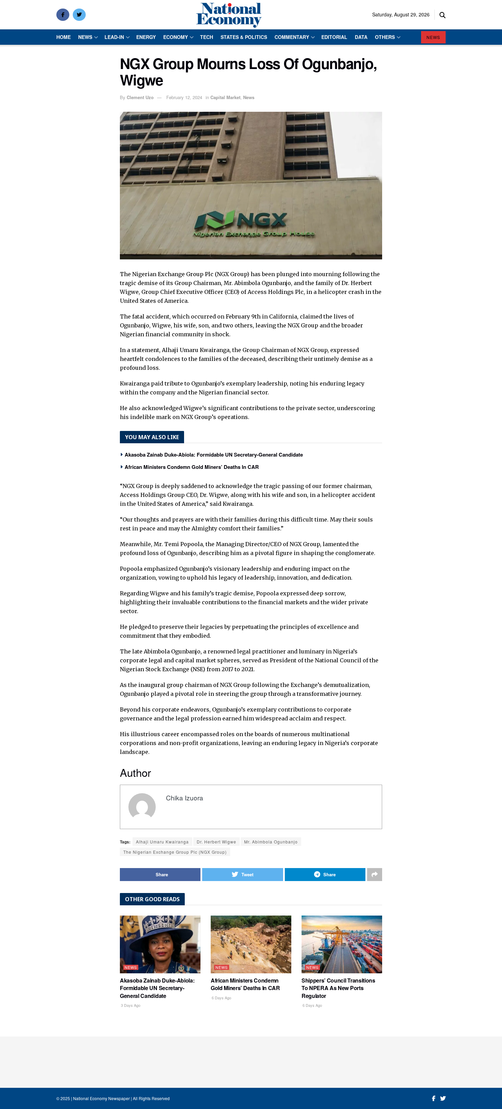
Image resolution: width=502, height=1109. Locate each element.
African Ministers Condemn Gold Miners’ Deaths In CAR (192, 467)
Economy (175, 36)
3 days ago (130, 1005)
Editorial (334, 36)
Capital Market (225, 97)
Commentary (292, 36)
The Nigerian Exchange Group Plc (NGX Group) (175, 852)
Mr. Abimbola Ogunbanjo (271, 841)
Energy (146, 36)
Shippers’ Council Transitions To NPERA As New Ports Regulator (338, 988)
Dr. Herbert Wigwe (216, 841)
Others (385, 36)
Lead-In (114, 36)
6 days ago (221, 997)
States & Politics (244, 36)
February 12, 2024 (184, 97)
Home (63, 36)
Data (361, 36)
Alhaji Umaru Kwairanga (162, 841)
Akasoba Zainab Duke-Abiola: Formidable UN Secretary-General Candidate (214, 454)
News (85, 36)
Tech (206, 36)
